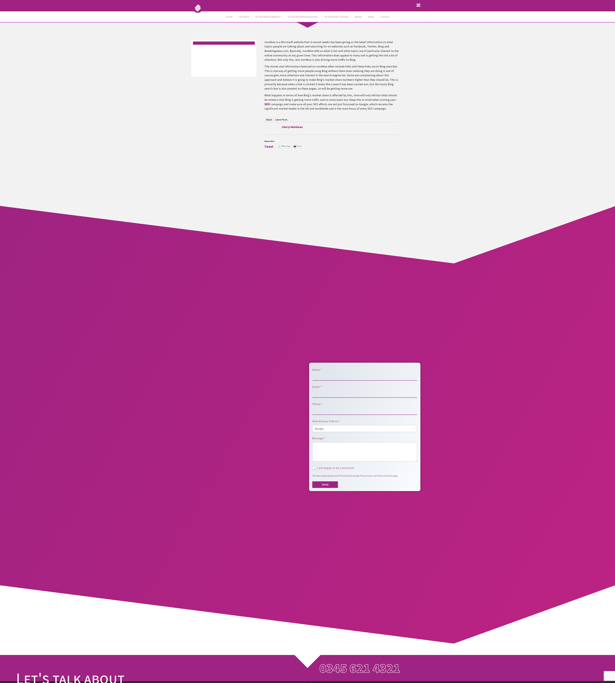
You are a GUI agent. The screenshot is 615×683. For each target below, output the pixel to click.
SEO (267, 104)
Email (317, 386)
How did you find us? (325, 421)
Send (325, 484)
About (358, 16)
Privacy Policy (366, 476)
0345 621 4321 (359, 668)
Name (317, 369)
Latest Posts (281, 120)
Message (318, 438)
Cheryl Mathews (292, 127)
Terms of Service (384, 476)
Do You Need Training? (337, 16)
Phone (317, 404)
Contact (385, 16)
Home (229, 16)
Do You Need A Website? (268, 16)
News (371, 16)
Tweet (268, 146)
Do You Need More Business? (303, 16)
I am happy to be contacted (335, 467)
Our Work (244, 16)
